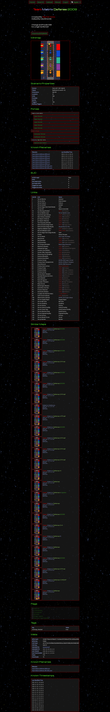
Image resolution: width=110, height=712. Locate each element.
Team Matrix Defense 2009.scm (41, 154)
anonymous (46, 647)
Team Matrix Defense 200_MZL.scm (42, 166)
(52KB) (39, 33)
